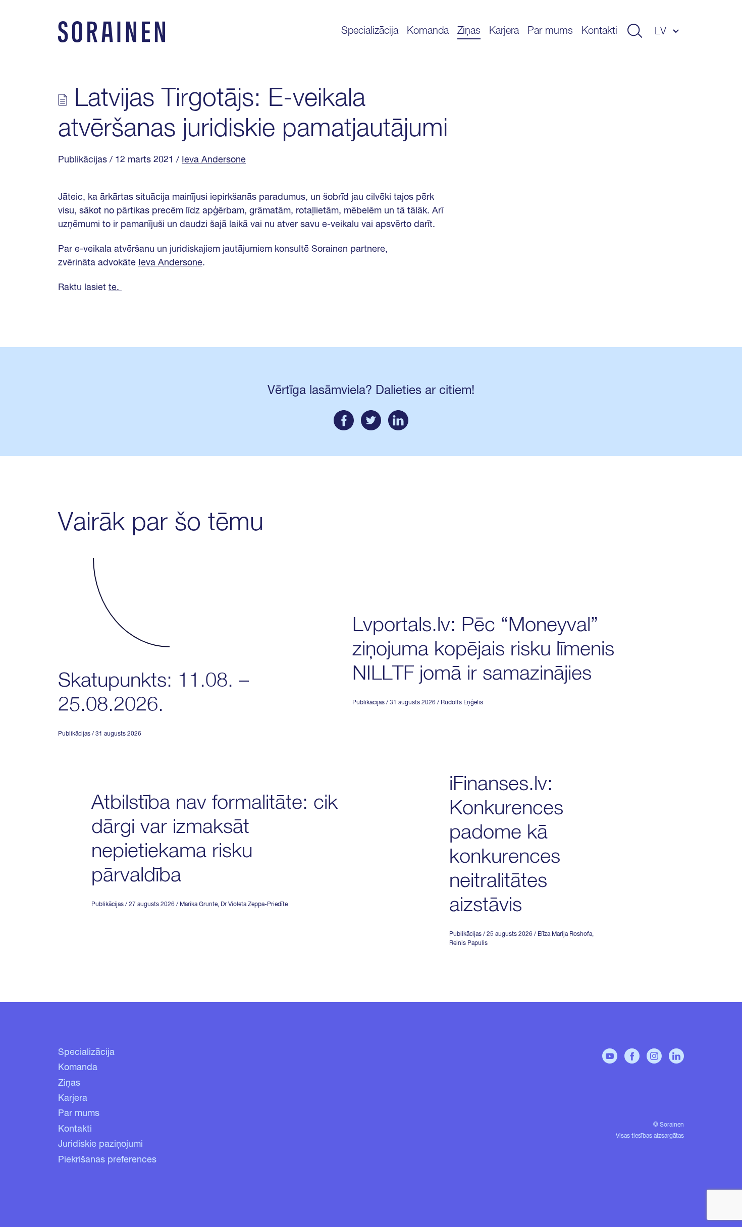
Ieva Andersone (214, 159)
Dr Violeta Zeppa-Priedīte (254, 905)
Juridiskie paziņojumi (100, 1144)
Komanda (428, 31)
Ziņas (469, 31)
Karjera (504, 31)
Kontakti (599, 31)
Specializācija (369, 31)
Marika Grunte (199, 905)
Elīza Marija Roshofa (565, 934)
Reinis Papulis (468, 943)
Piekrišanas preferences (107, 1159)
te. (115, 287)
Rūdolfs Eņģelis (462, 703)
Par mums (550, 31)
